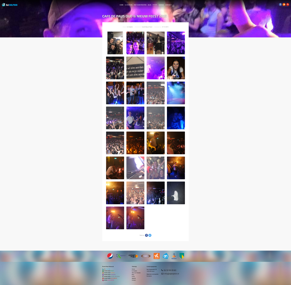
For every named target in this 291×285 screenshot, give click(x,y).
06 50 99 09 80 (170, 270)
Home (121, 5)
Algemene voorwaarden (152, 274)
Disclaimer (149, 276)
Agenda (161, 5)
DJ (107, 269)
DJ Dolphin (128, 5)
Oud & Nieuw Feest (147, 27)
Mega (109, 280)
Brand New (109, 271)
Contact (168, 5)
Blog (149, 5)
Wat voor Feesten (140, 5)
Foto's (155, 5)
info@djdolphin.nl (171, 274)
